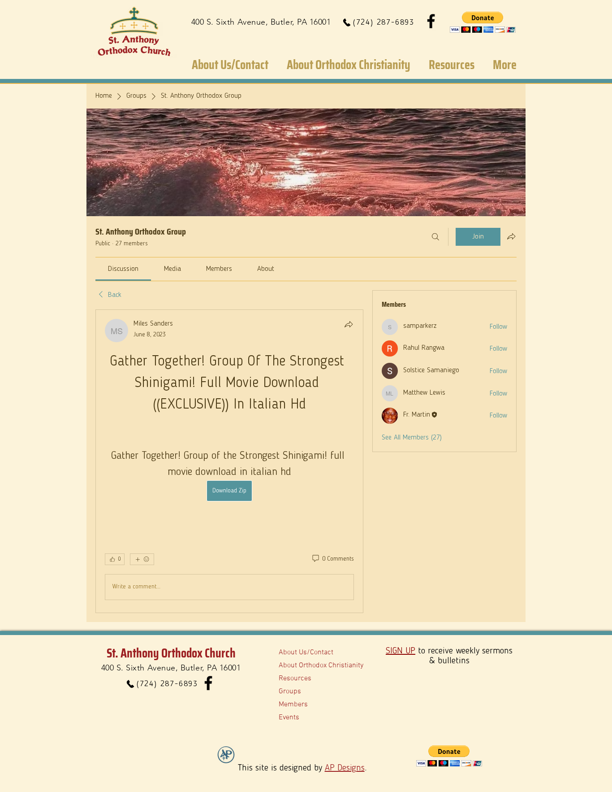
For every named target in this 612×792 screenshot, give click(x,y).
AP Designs (345, 768)
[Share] (348, 324)
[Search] (435, 237)
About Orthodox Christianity (321, 665)
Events (289, 717)
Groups (290, 691)
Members (293, 704)
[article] (229, 461)
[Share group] (511, 236)
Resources (295, 678)
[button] (483, 22)
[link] (123, 269)
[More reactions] (142, 559)
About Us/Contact (306, 652)
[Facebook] (431, 21)
